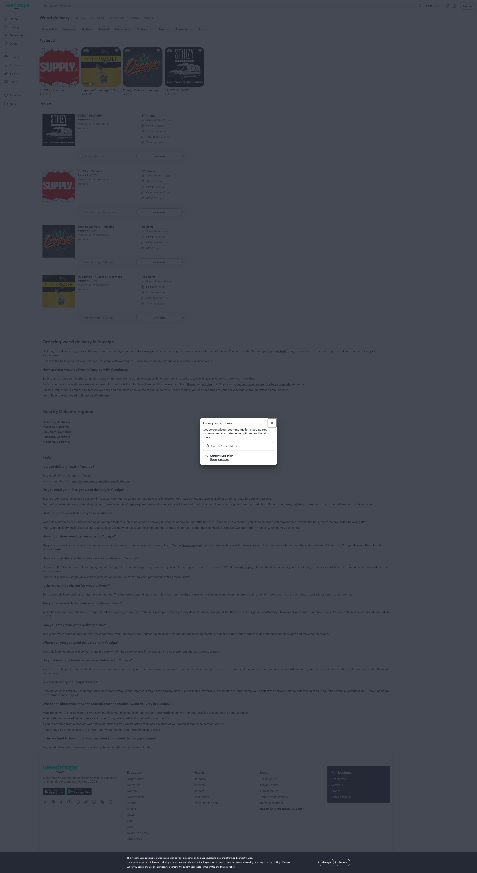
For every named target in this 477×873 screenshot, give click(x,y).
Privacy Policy (227, 866)
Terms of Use (208, 866)
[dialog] (238, 862)
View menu (159, 156)
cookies (149, 857)
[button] (240, 457)
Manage (326, 862)
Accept (342, 862)
